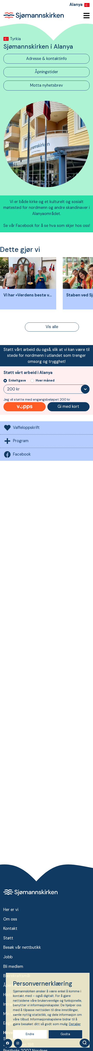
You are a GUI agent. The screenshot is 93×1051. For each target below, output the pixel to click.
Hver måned (45, 380)
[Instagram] (18, 1043)
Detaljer (75, 1024)
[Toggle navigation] (85, 15)
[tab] (46, 59)
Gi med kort (68, 406)
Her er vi (10, 909)
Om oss (10, 919)
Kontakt (10, 928)
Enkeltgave (17, 380)
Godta (65, 1034)
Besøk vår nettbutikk (22, 947)
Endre (30, 1034)
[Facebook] (7, 1043)
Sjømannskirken (33, 15)
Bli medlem (13, 966)
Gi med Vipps (24, 406)
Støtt (8, 938)
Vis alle (52, 326)
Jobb (8, 957)
